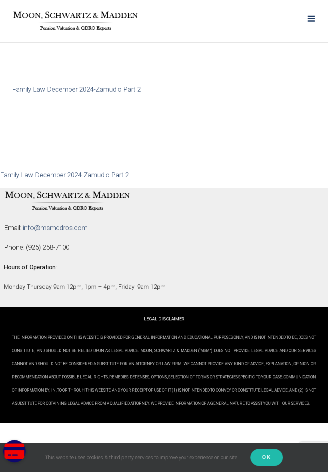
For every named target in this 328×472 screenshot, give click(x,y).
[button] (14, 451)
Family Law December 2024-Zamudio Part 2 (76, 89)
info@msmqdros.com (55, 228)
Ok (266, 457)
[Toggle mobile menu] (312, 18)
